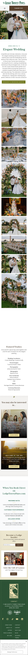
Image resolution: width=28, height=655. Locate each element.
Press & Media (7, 633)
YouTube (17, 619)
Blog (16, 633)
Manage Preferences (12, 652)
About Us (9, 627)
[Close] (26, 641)
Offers (10, 630)
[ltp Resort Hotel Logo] (14, 3)
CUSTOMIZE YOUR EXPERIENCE (14, 510)
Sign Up (19, 545)
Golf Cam (18, 630)
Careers (17, 627)
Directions (8, 625)
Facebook (3, 619)
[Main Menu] (4, 8)
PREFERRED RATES (14, 501)
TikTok (12, 619)
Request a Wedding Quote (13, 82)
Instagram (8, 619)
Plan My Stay (19, 8)
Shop (14, 574)
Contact (17, 625)
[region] (14, 647)
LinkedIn (22, 619)
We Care (9, 635)
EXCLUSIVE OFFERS (14, 519)
